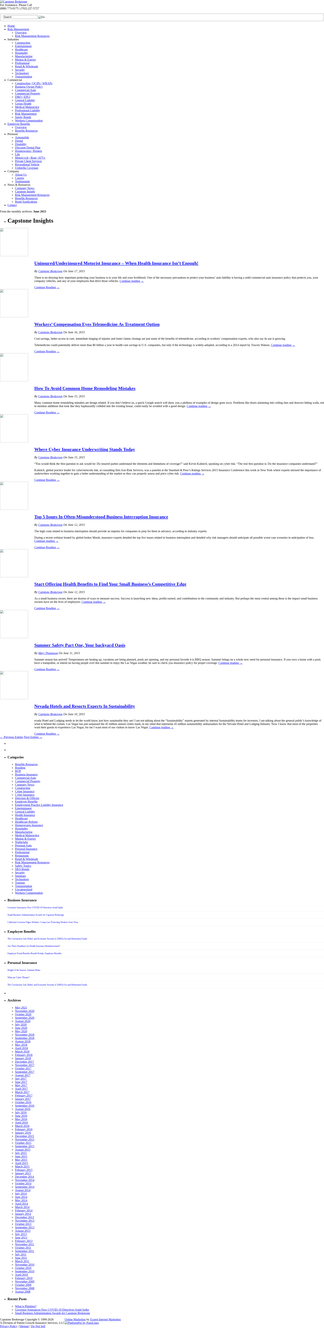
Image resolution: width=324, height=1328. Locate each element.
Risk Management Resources (32, 36)
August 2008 (22, 1291)
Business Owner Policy (29, 86)
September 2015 (24, 1146)
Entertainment (23, 46)
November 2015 (24, 1139)
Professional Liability (27, 110)
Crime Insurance (24, 791)
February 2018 (23, 1055)
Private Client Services (28, 161)
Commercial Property (27, 93)
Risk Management (18, 29)
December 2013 (24, 1217)
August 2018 (22, 1041)
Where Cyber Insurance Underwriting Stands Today (84, 449)
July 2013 (21, 1234)
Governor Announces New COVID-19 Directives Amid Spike (35, 907)
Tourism (20, 882)
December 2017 (24, 1061)
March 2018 (22, 1051)
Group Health (23, 103)
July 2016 (21, 1112)
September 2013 (24, 1227)
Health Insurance (25, 815)
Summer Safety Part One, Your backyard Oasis (79, 645)
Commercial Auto (25, 90)
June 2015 (21, 1156)
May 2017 (21, 1085)
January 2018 (23, 1058)
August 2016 (22, 1109)
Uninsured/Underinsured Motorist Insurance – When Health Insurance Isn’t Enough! (116, 263)
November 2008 (24, 1288)
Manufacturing (23, 56)
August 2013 (22, 1230)
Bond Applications (26, 201)
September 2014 (24, 1186)
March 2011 (22, 1261)
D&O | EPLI (22, 96)
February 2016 (23, 1129)
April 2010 (21, 1274)
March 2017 (22, 1092)
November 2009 (24, 1281)
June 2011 (21, 1257)
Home (11, 25)
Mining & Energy (25, 59)
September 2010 (24, 1271)
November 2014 (24, 1180)
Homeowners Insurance (29, 825)
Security (20, 69)
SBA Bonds (22, 869)
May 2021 (21, 1007)
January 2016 (23, 1132)
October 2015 (23, 1142)
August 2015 (22, 1149)
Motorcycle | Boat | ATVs (30, 157)
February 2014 (23, 1210)
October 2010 (23, 1268)
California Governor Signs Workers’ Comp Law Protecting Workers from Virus (43, 922)
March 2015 (22, 1166)
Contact (12, 205)
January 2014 (23, 1213)
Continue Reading (47, 287)
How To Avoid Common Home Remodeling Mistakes (84, 388)
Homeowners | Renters (28, 151)
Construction (22, 42)
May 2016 (21, 1119)
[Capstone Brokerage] (13, 1)
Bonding (20, 767)
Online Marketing (75, 1319)
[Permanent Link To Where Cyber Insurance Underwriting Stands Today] (14, 441)
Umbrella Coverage (26, 167)
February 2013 (23, 1241)
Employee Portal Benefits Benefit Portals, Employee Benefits (35, 953)
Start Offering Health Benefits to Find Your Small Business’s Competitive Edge (110, 584)
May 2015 (21, 1159)
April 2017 (21, 1088)
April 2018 (21, 1048)
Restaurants (22, 855)
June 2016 (21, 1115)
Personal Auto (23, 845)
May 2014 (21, 1200)
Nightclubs (21, 842)
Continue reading (132, 281)
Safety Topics (23, 865)
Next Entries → (33, 737)
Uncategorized (23, 889)
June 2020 (21, 1027)
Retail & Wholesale (26, 66)
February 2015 (23, 1170)
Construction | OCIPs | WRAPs (33, 83)
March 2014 (22, 1207)
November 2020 (24, 1011)
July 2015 (21, 1153)
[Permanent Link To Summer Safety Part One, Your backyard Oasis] (14, 637)
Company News (24, 188)
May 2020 (21, 1031)
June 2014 (21, 1197)
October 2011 (23, 1247)
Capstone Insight (25, 191)
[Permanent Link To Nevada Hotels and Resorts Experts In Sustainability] (14, 698)
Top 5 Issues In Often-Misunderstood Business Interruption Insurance (101, 516)
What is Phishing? (25, 1306)
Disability (20, 144)
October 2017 (23, 1068)
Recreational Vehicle (27, 164)
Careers (19, 178)
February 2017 (23, 1095)
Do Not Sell (38, 1326)
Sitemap (24, 1326)
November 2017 (24, 1065)
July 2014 (21, 1193)
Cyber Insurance (24, 794)
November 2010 (24, 1264)
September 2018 (24, 1038)
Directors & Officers (27, 798)
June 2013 (21, 1237)
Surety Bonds (23, 117)
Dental (19, 140)
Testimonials (22, 181)
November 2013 (24, 1220)
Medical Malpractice (27, 107)
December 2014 (24, 1176)
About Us (21, 174)
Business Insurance (26, 774)
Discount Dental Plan (27, 147)
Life (17, 154)
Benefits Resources (26, 130)
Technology (22, 73)
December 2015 (24, 1136)
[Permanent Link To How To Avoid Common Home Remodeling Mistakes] (14, 380)
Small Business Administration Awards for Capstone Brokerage (36, 915)
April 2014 (21, 1203)
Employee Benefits (19, 123)
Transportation (23, 76)
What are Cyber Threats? (18, 977)
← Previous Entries (11, 737)
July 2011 (20, 1254)
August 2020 (22, 1021)
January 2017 (23, 1098)
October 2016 (23, 1102)
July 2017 (21, 1078)
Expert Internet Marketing (105, 1319)
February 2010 (23, 1278)
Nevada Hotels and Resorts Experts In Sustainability (84, 706)
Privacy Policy (8, 1326)
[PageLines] (82, 1322)
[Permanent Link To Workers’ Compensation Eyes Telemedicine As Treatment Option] (14, 316)
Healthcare (21, 49)
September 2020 (24, 1017)
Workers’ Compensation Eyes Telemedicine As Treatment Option (97, 324)
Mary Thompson (48, 653)
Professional (22, 63)
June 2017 (21, 1082)
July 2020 (21, 1024)
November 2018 (24, 1034)
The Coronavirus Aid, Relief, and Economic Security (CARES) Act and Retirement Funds (47, 938)
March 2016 (22, 1126)
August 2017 (22, 1075)
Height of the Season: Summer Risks (24, 970)
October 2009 (23, 1284)
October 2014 (23, 1183)
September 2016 (24, 1105)
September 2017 (24, 1071)
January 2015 (23, 1173)
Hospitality (21, 52)
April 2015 (21, 1163)
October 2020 (23, 1014)
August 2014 (22, 1190)
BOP (18, 771)
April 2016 (21, 1122)
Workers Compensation (29, 120)
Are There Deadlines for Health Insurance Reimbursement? (34, 946)
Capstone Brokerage (50, 271)
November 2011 (24, 1244)
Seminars (20, 876)
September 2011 (24, 1251)
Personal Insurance (26, 848)
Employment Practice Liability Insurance (39, 804)
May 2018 (21, 1044)
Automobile (22, 137)
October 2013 (23, 1224)
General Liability (25, 100)
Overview (21, 32)
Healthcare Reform (26, 821)
